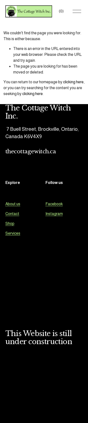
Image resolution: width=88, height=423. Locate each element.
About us (12, 204)
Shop (9, 223)
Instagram (54, 214)
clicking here (73, 82)
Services (12, 233)
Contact (12, 214)
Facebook (54, 204)
